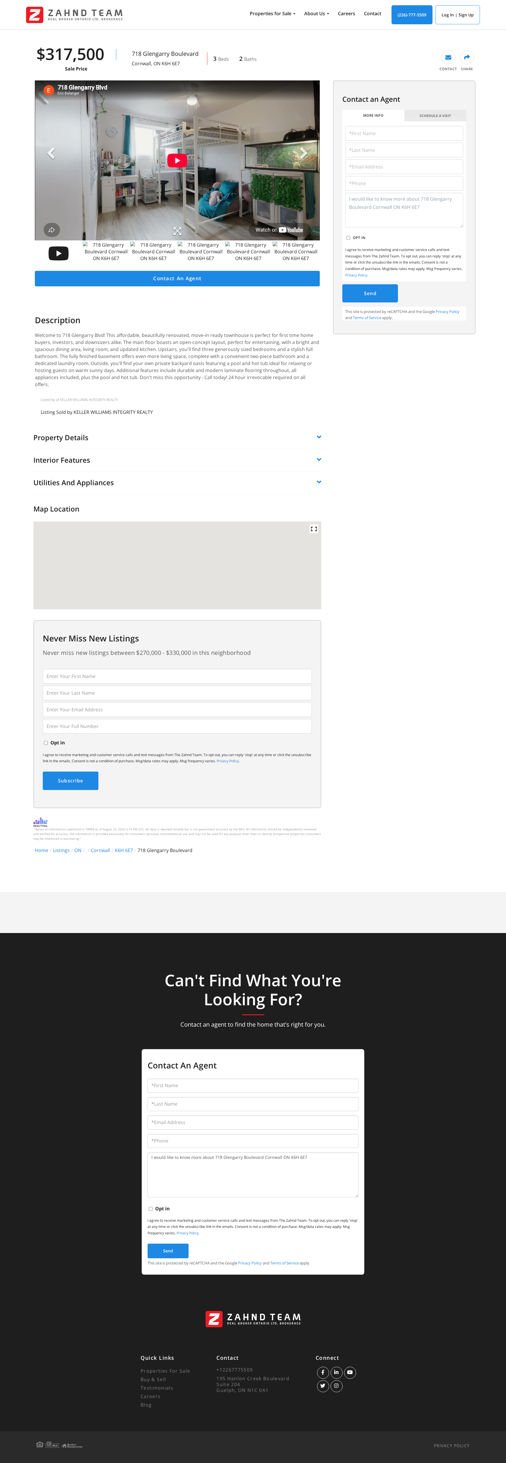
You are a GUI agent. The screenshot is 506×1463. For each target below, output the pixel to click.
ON (77, 850)
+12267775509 (234, 1369)
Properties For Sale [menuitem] (165, 1371)
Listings (61, 850)
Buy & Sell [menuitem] (153, 1379)
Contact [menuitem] (372, 13)
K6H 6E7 (124, 850)
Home (41, 850)
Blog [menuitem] (146, 1405)
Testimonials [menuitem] (157, 1388)
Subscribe (70, 780)
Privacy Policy (228, 760)
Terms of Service (367, 317)
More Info (373, 115)
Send (370, 293)
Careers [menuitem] (346, 13)
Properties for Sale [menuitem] (270, 13)
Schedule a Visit (435, 115)
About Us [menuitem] (314, 13)
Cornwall (100, 850)
